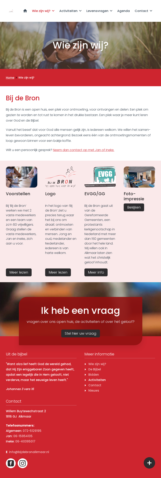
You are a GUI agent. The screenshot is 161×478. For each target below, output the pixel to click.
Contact (141, 11)
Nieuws (93, 390)
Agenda (123, 11)
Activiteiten (68, 11)
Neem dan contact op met (83, 150)
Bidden (93, 375)
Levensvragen (97, 11)
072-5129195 (32, 431)
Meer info (96, 272)
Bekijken (134, 207)
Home (25, 10)
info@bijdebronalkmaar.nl (29, 452)
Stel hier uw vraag (80, 333)
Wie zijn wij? (41, 11)
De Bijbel (94, 369)
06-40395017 (25, 441)
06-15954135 (23, 436)
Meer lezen (18, 272)
